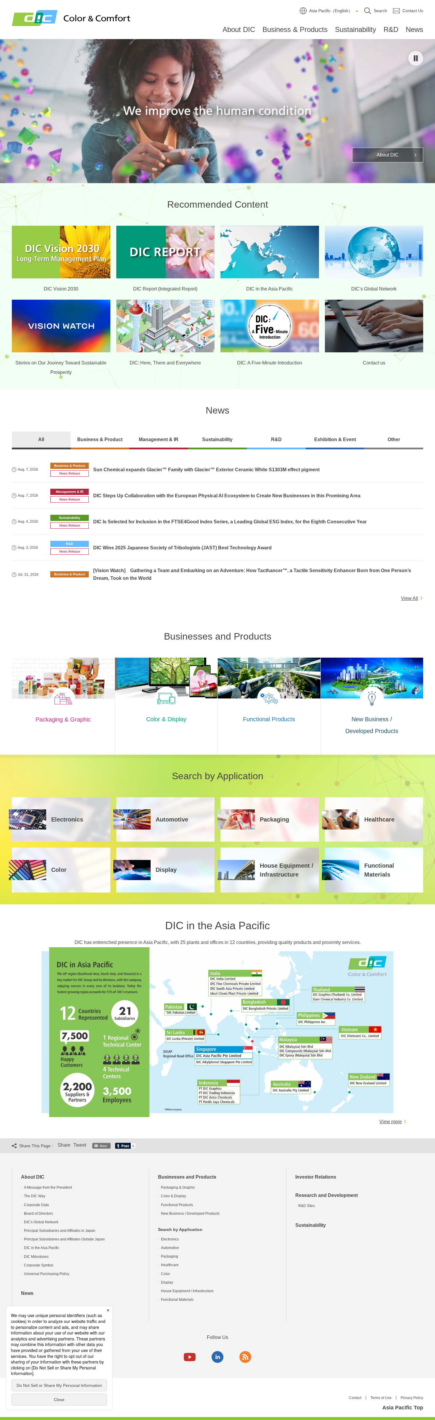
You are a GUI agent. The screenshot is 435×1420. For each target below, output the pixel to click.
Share (64, 1145)
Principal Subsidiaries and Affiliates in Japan (59, 1231)
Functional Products (177, 1205)
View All (409, 598)
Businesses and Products (187, 1176)
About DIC (239, 29)
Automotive (170, 1248)
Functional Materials (177, 1300)
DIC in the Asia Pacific (41, 1248)
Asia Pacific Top (402, 1408)
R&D (391, 29)
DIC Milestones (36, 1257)
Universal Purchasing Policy (46, 1274)
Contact (355, 1398)
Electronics (170, 1239)
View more (390, 1121)
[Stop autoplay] (415, 58)
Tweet (79, 1145)
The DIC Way (34, 1196)
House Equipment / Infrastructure (187, 1291)
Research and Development (326, 1195)
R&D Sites (306, 1206)
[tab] (41, 440)
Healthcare (170, 1265)
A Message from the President (48, 1187)
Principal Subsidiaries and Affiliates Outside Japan (64, 1239)
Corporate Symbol (38, 1265)
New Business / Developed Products (190, 1213)
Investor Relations (315, 1176)
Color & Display (173, 1196)
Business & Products (295, 29)
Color (165, 1274)
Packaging (169, 1256)
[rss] (245, 1357)
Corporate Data (36, 1205)
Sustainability (355, 29)
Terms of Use (381, 1398)
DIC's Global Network (41, 1222)
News (414, 29)
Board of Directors (38, 1213)
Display (167, 1282)
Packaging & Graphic (178, 1187)
